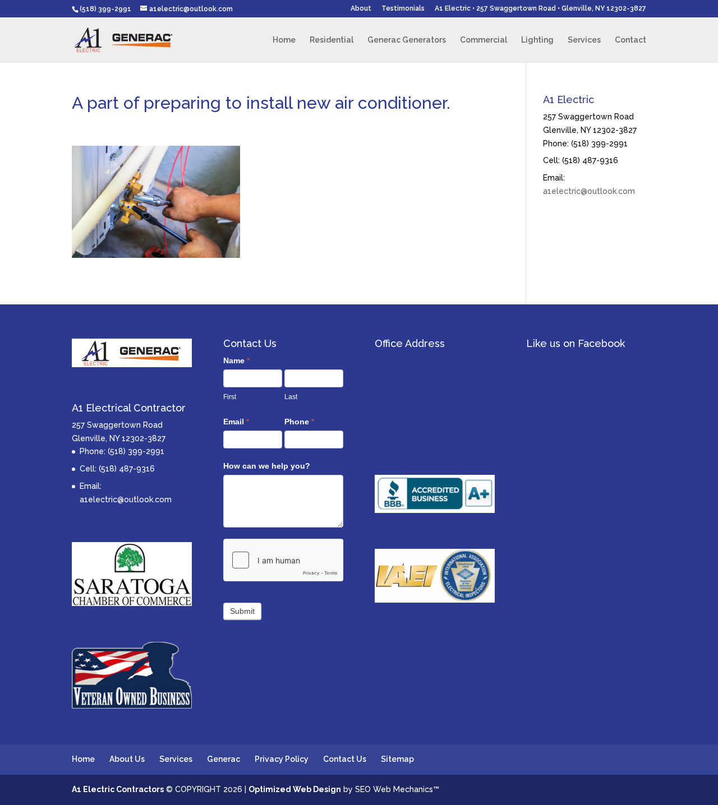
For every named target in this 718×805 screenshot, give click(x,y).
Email (236, 421)
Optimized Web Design (294, 789)
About (361, 8)
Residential (331, 40)
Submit (242, 611)
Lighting (537, 40)
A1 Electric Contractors (118, 789)
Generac (223, 759)
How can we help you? (266, 465)
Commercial (483, 40)
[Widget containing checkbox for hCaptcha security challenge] (283, 560)
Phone (299, 421)
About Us (127, 759)
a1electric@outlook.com (589, 191)
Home (284, 40)
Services (584, 40)
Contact (630, 40)
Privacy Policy (282, 759)
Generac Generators (406, 40)
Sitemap (397, 759)
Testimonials (403, 8)
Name (236, 360)
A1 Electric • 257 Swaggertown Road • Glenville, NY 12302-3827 (540, 8)
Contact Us (344, 759)
